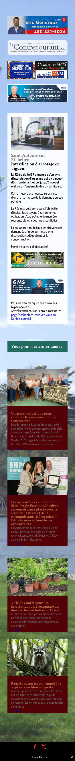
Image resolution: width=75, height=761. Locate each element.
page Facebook (20, 315)
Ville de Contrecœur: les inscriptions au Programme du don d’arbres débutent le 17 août (36, 606)
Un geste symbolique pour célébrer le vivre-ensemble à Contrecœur (33, 417)
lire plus (16, 448)
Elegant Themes (34, 752)
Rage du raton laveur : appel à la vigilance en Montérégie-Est (36, 685)
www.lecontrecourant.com (28, 311)
